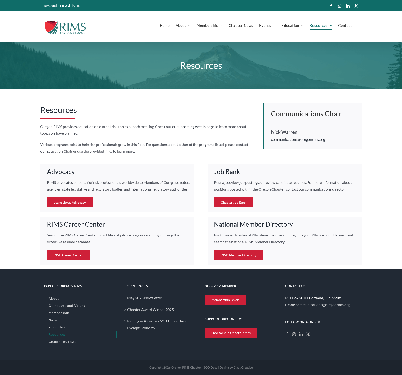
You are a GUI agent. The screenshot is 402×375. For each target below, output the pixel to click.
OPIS (76, 5)
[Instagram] (294, 334)
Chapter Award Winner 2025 (150, 309)
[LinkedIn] (301, 334)
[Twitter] (308, 334)
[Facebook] (287, 334)
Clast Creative (243, 367)
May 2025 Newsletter (144, 298)
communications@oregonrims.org (298, 139)
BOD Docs (210, 367)
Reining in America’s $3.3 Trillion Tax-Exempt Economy (156, 324)
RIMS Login (64, 5)
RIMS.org (50, 5)
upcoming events (192, 126)
